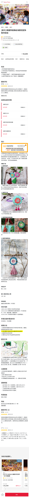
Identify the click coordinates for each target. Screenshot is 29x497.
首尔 (11, 27)
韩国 (6, 27)
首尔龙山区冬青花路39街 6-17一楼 (11, 40)
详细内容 (23, 107)
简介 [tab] (16, 59)
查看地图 (3, 405)
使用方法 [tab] (22, 59)
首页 (2, 27)
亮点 (2, 59)
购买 (17, 494)
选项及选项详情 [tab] (9, 59)
